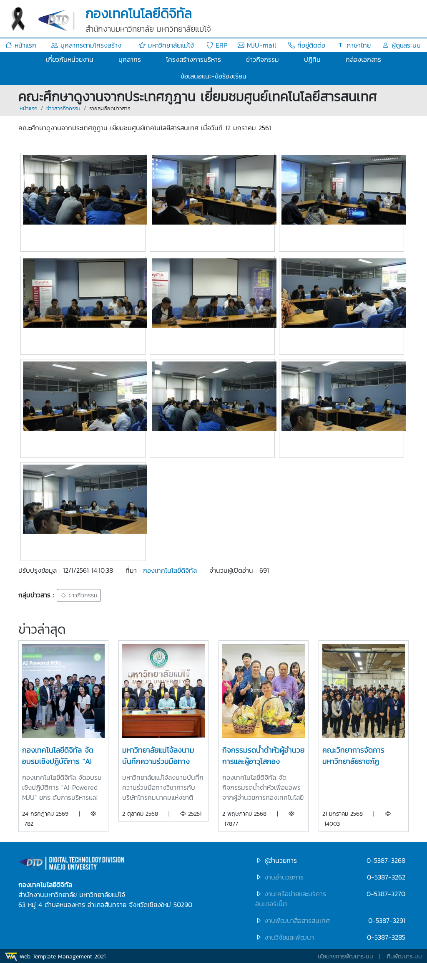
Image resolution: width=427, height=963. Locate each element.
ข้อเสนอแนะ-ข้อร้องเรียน (213, 76)
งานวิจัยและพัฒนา (289, 937)
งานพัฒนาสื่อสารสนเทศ (297, 920)
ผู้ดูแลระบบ (405, 45)
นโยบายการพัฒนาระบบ (345, 956)
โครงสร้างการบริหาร (193, 59)
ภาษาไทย (357, 45)
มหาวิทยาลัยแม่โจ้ (170, 45)
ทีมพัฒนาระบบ (404, 956)
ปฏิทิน (312, 59)
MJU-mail (260, 45)
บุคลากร (129, 59)
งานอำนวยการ (284, 877)
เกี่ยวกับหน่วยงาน (69, 59)
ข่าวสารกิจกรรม (63, 108)
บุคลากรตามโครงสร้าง (89, 45)
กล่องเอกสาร (363, 59)
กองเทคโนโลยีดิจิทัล (170, 570)
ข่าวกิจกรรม (262, 59)
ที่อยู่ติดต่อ (310, 45)
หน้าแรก (24, 45)
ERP (220, 45)
